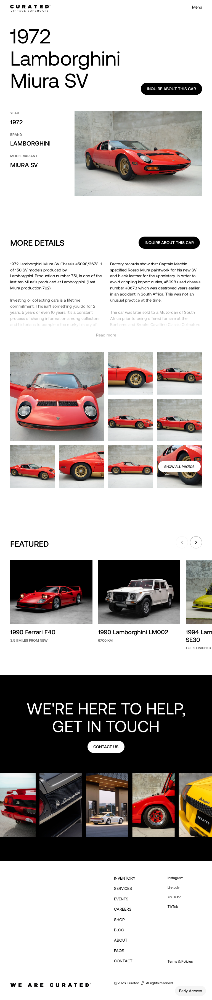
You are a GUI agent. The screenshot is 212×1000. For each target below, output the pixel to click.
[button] (182, 542)
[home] (30, 7)
